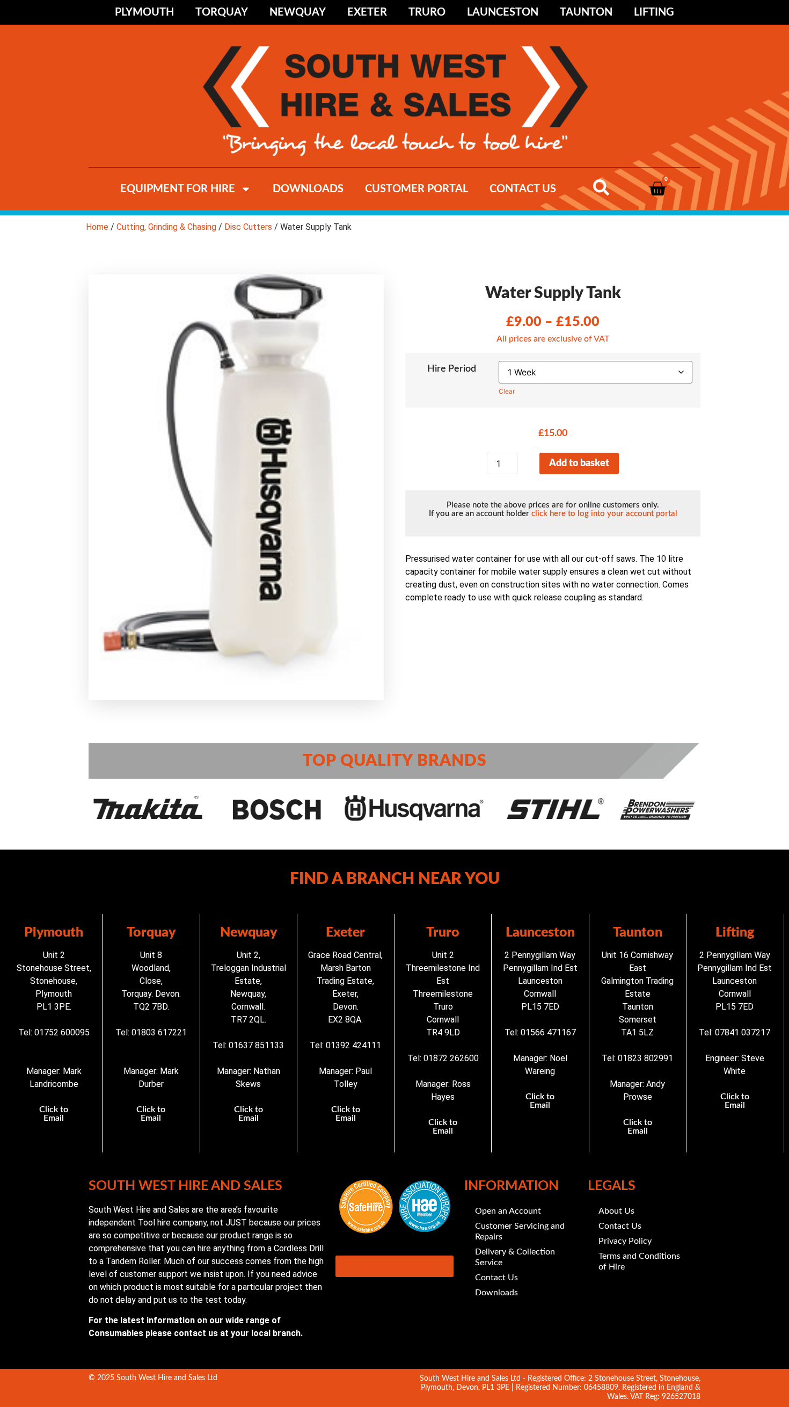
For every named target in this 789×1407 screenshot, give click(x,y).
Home (97, 227)
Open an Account (508, 1211)
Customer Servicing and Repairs (520, 1231)
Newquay (297, 12)
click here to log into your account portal (604, 514)
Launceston (502, 12)
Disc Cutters (248, 227)
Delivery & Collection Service (515, 1257)
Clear (507, 391)
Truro (426, 12)
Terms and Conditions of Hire (639, 1261)
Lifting (654, 12)
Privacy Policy (625, 1241)
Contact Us (523, 189)
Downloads (308, 189)
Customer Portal (416, 189)
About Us (616, 1211)
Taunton (586, 12)
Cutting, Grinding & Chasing (166, 227)
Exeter (367, 12)
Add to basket (579, 463)
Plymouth (144, 12)
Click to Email (53, 1113)
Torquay (221, 12)
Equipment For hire (177, 189)
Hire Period (451, 369)
